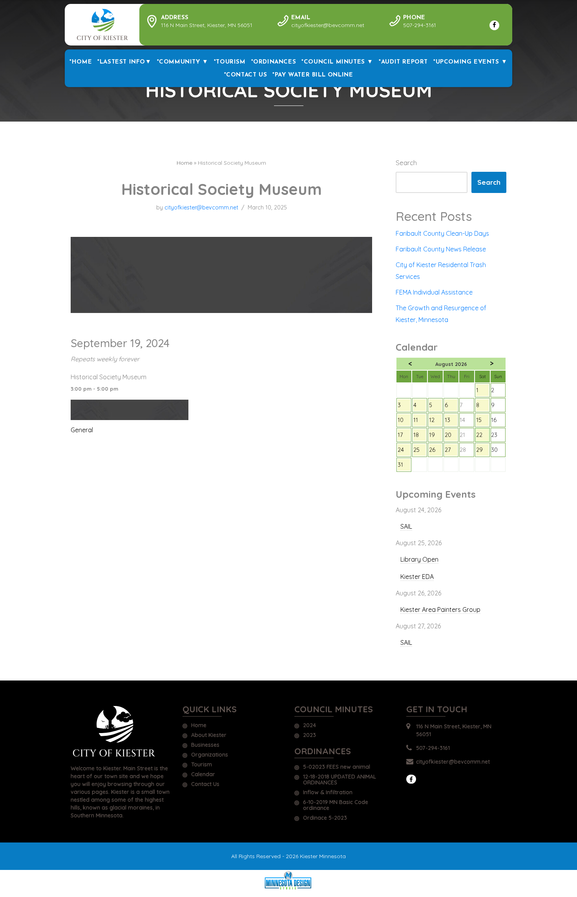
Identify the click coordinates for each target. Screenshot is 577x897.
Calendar (203, 774)
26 (435, 451)
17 (404, 436)
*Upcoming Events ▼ (470, 62)
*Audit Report (403, 62)
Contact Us (205, 784)
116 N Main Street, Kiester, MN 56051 (453, 730)
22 (482, 436)
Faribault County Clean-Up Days (442, 233)
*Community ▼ (182, 62)
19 (435, 436)
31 (404, 466)
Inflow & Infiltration (327, 793)
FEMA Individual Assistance (434, 292)
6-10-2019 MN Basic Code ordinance (335, 805)
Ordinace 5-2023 (325, 818)
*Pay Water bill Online (312, 75)
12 (435, 421)
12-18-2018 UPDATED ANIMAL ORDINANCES (339, 780)
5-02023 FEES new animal (336, 767)
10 (404, 421)
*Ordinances (273, 62)
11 (419, 421)
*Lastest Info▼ (124, 62)
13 (451, 421)
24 (404, 451)
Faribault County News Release (441, 249)
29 (482, 451)
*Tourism (230, 62)
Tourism (201, 765)
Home (184, 162)
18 (419, 436)
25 (419, 451)
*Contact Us (245, 75)
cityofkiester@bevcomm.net (201, 207)
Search (406, 162)
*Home (80, 62)
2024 (309, 725)
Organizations (209, 755)
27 (451, 451)
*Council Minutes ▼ (337, 62)
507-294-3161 (433, 747)
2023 (309, 735)
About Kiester (208, 735)
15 (482, 421)
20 (451, 436)
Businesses (205, 745)
